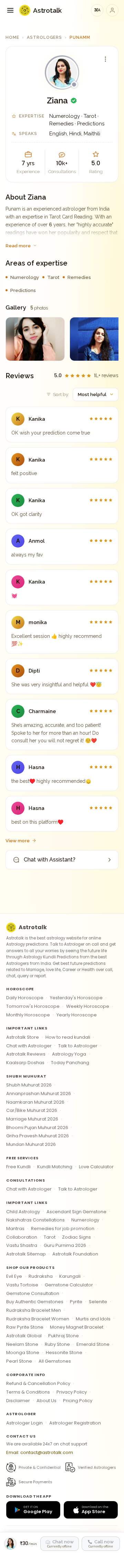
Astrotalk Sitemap (26, 1254)
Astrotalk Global (24, 1335)
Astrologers (44, 37)
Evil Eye (14, 1276)
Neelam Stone (22, 1344)
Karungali (70, 1276)
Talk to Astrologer (77, 1046)
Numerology (85, 1220)
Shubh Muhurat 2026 (29, 1085)
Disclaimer (18, 1400)
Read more (18, 245)
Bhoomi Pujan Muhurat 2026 (37, 1127)
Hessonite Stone (64, 1352)
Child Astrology (23, 1211)
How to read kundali (67, 1037)
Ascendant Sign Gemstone (76, 1211)
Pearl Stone (19, 1361)
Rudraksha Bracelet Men (33, 1310)
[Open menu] (10, 10)
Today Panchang (70, 1062)
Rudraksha (41, 1276)
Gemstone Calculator (69, 1285)
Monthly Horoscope (28, 1015)
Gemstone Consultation (32, 1293)
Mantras (15, 1228)
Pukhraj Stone (63, 1335)
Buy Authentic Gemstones (34, 1301)
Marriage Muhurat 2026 (32, 1119)
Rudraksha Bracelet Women (37, 1319)
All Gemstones (55, 1361)
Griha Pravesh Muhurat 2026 (37, 1136)
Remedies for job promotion (62, 1228)
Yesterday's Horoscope (76, 997)
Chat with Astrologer (29, 1046)
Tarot (49, 1237)
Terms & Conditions (28, 1392)
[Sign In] (112, 10)
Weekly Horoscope (87, 1006)
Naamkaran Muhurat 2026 (35, 1102)
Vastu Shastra (21, 1245)
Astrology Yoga (69, 1054)
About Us (46, 1400)
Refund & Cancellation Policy (38, 1383)
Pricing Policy (77, 1400)
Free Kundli (18, 1166)
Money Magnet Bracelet (76, 1327)
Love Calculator (96, 1166)
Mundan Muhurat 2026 (31, 1144)
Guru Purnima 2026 (65, 1245)
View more (18, 840)
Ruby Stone (57, 1344)
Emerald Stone (93, 1344)
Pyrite (76, 1301)
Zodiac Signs (76, 1237)
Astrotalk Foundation (75, 1254)
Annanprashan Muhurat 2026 (38, 1093)
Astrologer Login (24, 1423)
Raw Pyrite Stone (24, 1327)
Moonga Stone (22, 1352)
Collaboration (21, 1237)
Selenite (98, 1301)
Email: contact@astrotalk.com (39, 1452)
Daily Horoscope (24, 997)
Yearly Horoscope (76, 1015)
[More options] (105, 59)
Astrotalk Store (22, 1037)
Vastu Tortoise (22, 1285)
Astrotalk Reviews (25, 1054)
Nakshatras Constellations (35, 1220)
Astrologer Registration (75, 1423)
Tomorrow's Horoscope (33, 1006)
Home (12, 37)
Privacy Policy (71, 1392)
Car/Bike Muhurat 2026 (31, 1110)
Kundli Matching (54, 1166)
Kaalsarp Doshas (25, 1062)
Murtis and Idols (93, 1319)
